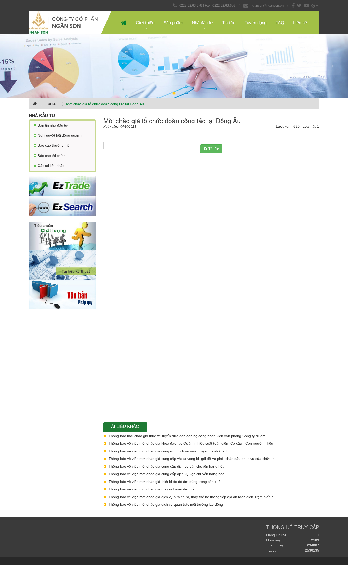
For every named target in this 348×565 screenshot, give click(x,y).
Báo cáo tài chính (52, 156)
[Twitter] (300, 5)
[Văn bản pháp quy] (62, 294)
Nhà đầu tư (202, 22)
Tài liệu (52, 104)
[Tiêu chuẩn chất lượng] (62, 236)
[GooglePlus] (315, 5)
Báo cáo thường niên (55, 145)
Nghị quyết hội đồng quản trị (60, 135)
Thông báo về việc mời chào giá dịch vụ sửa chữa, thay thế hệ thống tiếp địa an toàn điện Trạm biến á (191, 497)
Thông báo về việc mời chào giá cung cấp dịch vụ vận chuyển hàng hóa (166, 466)
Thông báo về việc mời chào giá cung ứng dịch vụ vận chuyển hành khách (169, 451)
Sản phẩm (173, 22)
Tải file (213, 149)
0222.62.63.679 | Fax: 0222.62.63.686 (207, 5)
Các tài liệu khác (51, 165)
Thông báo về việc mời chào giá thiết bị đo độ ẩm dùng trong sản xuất (165, 482)
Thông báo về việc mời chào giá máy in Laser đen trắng (154, 489)
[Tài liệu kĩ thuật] (62, 265)
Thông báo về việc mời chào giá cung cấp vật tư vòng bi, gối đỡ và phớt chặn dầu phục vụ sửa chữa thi (192, 459)
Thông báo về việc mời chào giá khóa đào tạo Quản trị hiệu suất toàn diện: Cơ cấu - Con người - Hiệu (191, 443)
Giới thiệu (145, 22)
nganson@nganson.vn (267, 5)
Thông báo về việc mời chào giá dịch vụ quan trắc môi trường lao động (166, 504)
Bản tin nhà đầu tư (53, 125)
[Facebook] (294, 5)
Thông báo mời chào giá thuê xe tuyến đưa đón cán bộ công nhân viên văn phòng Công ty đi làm (187, 436)
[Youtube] (307, 5)
